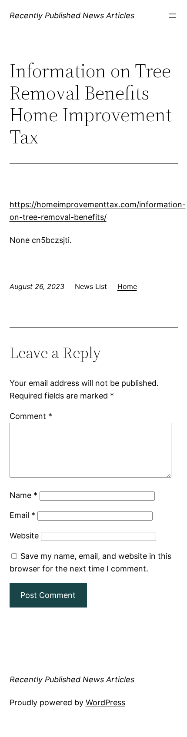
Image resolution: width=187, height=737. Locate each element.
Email (22, 515)
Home (127, 286)
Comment (31, 416)
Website (24, 535)
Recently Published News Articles (72, 15)
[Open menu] (172, 15)
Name (23, 495)
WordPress (105, 702)
